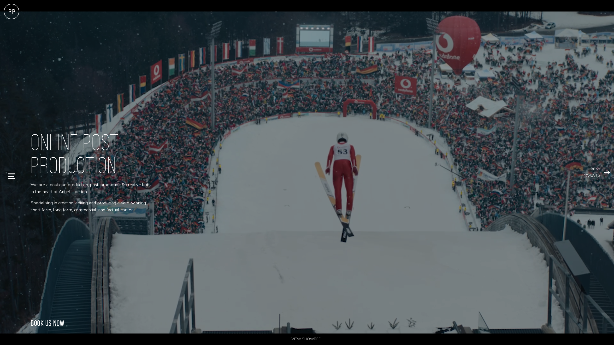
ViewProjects (591, 172)
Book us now (48, 323)
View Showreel (307, 339)
